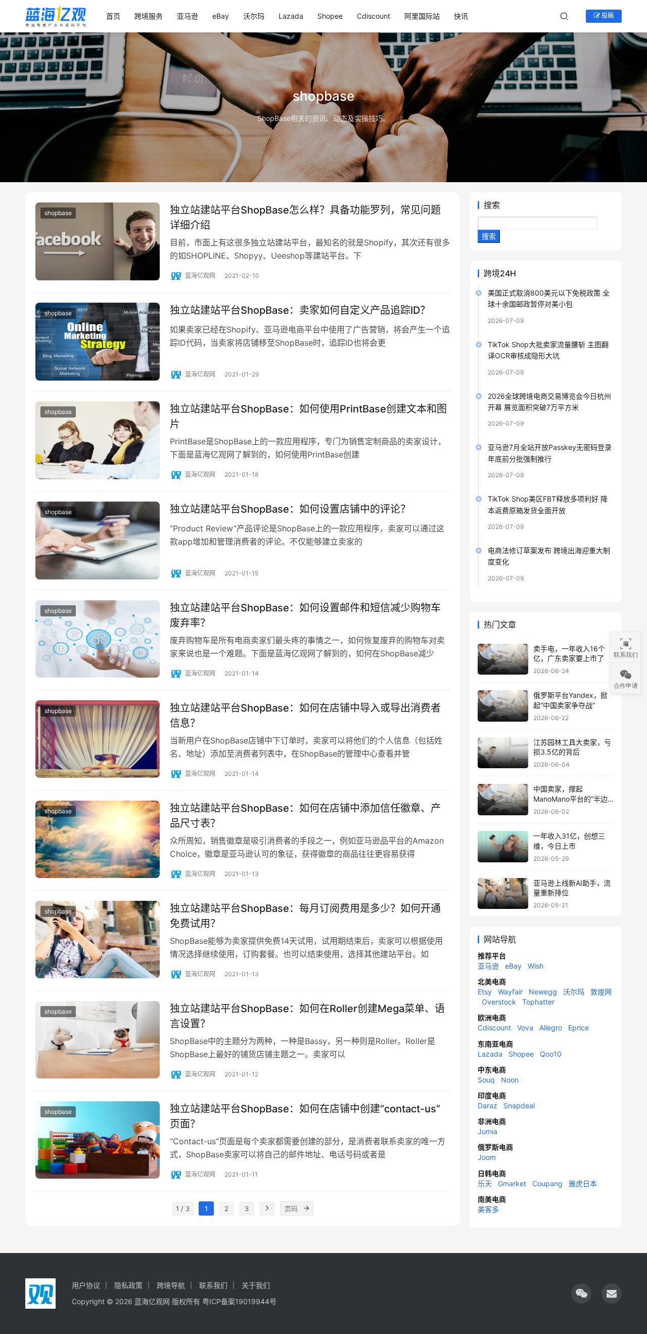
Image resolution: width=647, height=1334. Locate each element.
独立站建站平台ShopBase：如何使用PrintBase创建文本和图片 (308, 416)
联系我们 (213, 1285)
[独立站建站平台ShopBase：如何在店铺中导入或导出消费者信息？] (97, 739)
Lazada (291, 16)
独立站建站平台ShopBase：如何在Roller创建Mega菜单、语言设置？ (307, 1016)
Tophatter (538, 1001)
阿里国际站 (422, 16)
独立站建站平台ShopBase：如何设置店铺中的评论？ (290, 509)
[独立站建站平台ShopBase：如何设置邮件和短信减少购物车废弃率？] (97, 639)
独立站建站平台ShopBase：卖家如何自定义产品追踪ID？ (300, 310)
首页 (113, 16)
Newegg (543, 991)
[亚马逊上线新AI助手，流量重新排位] (503, 893)
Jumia (487, 1131)
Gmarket (512, 1183)
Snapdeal (519, 1105)
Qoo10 (551, 1054)
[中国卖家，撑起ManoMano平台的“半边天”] (503, 799)
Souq (486, 1079)
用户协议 (86, 1285)
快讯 (461, 16)
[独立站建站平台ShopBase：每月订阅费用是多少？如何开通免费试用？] (97, 940)
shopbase (58, 213)
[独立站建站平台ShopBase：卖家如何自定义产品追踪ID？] (97, 342)
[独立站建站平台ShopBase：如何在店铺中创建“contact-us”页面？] (97, 1140)
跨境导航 (171, 1285)
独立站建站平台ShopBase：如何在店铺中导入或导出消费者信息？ (305, 715)
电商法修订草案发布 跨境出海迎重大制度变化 (549, 556)
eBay (220, 16)
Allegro (550, 1027)
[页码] (306, 1208)
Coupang (547, 1183)
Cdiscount (373, 16)
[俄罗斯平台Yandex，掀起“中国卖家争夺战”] (503, 706)
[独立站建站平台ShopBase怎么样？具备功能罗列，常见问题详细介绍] (97, 241)
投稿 (607, 15)
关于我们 (256, 1285)
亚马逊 (187, 16)
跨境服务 (148, 16)
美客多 (488, 1209)
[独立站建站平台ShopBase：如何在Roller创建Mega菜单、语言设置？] (97, 1040)
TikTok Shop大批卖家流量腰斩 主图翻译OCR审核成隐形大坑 (548, 350)
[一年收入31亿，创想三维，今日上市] (503, 846)
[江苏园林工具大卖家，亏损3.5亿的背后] (503, 753)
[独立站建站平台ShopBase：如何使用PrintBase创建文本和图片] (97, 440)
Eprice (578, 1027)
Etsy (485, 991)
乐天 (485, 1183)
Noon (510, 1079)
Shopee (330, 16)
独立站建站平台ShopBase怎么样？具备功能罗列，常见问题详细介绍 (305, 217)
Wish (535, 966)
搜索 (492, 205)
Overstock (499, 1001)
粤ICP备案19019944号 (239, 1301)
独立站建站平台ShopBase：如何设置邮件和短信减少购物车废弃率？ (305, 615)
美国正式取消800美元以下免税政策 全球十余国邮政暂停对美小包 (549, 298)
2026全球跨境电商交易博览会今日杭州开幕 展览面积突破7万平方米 (549, 401)
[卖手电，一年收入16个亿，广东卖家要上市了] (503, 659)
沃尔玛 (253, 16)
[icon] (581, 1293)
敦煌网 (601, 991)
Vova (525, 1027)
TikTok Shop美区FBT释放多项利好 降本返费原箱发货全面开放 (548, 504)
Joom (487, 1157)
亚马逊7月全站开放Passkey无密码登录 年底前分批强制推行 (550, 453)
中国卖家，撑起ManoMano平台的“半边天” (570, 798)
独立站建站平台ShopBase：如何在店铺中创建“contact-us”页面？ (305, 1116)
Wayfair (510, 991)
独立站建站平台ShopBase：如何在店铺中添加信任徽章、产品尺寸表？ (305, 815)
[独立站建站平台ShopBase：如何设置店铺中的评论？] (97, 540)
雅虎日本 (583, 1183)
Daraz (487, 1105)
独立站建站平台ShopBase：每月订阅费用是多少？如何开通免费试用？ (305, 915)
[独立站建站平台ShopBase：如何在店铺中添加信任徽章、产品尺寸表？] (97, 840)
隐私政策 (128, 1285)
